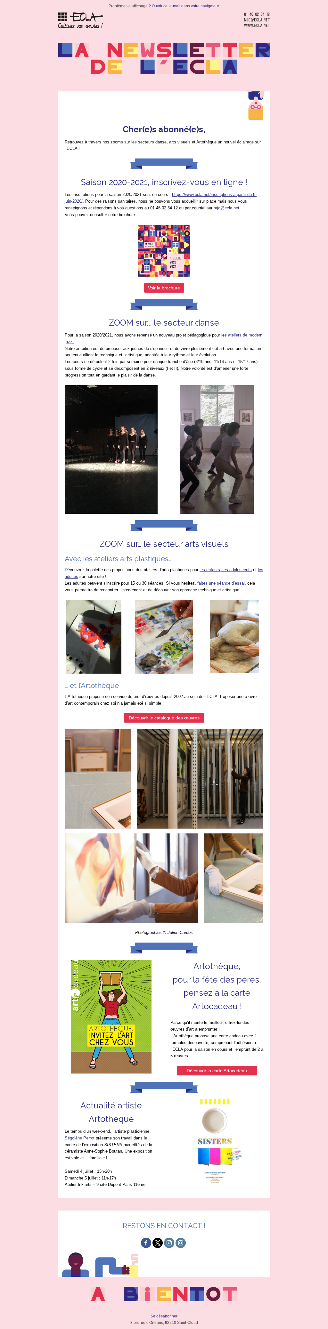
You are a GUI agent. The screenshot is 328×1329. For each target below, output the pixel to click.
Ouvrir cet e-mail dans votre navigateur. (186, 6)
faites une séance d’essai (221, 583)
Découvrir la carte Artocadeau (217, 1070)
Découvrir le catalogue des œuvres (164, 717)
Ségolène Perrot (79, 1138)
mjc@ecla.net (226, 208)
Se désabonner (164, 1316)
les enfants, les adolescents (226, 569)
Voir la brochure (164, 287)
